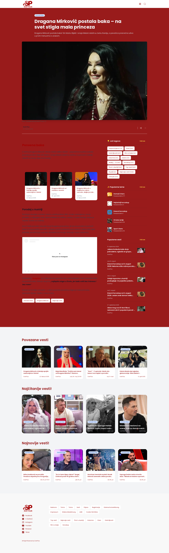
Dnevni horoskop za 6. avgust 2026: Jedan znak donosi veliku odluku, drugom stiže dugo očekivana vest (119, 294)
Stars (99, 520)
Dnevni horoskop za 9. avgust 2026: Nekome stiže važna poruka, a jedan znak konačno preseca (121, 265)
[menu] (140, 4)
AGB (81, 512)
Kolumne (91, 520)
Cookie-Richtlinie (92, 512)
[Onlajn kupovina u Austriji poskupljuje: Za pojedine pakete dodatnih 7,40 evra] (141, 279)
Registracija (96, 507)
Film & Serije (54, 525)
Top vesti (53, 520)
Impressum (54, 512)
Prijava (86, 507)
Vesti (78, 507)
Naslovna (53, 507)
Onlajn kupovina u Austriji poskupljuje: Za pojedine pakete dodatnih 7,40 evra (120, 279)
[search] (144, 4)
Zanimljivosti (109, 520)
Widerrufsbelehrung (69, 512)
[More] (141, 128)
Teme (71, 507)
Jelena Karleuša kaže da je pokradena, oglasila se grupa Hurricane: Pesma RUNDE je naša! (120, 250)
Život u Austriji (79, 520)
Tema (63, 507)
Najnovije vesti (65, 520)
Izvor (90, 349)
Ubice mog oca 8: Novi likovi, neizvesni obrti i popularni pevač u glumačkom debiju (121, 309)
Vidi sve (142, 141)
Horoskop (66, 525)
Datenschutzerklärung (111, 507)
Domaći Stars (40, 15)
